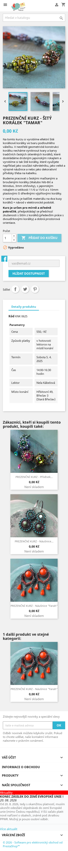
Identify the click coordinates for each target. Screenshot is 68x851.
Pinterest (35, 289)
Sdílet (15, 289)
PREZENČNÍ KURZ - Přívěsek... (34, 477)
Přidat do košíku (39, 238)
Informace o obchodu (21, 767)
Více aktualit (8, 829)
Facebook (4, 259)
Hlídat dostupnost (28, 273)
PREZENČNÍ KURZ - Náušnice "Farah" (34, 606)
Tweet (25, 289)
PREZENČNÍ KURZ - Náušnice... (34, 541)
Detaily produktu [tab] (23, 306)
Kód (11, 316)
